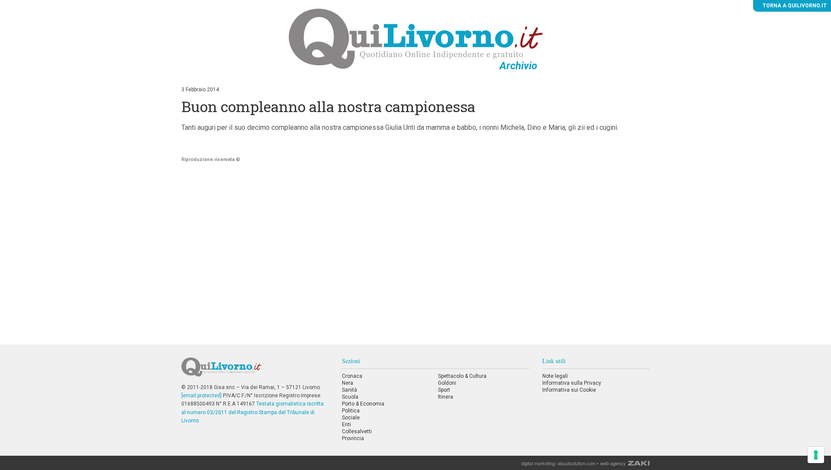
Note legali (555, 376)
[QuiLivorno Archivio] (416, 38)
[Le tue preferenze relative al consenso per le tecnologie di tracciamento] (816, 455)
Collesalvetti (357, 431)
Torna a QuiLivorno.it (794, 6)
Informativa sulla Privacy (571, 383)
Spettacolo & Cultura (462, 376)
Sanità (349, 390)
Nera (347, 383)
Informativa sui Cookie (569, 390)
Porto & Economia (363, 404)
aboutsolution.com (576, 463)
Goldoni (447, 383)
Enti (346, 425)
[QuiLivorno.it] (255, 370)
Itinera (445, 397)
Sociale (351, 418)
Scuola (350, 397)
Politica (351, 411)
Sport (444, 390)
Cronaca (352, 376)
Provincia (353, 438)
